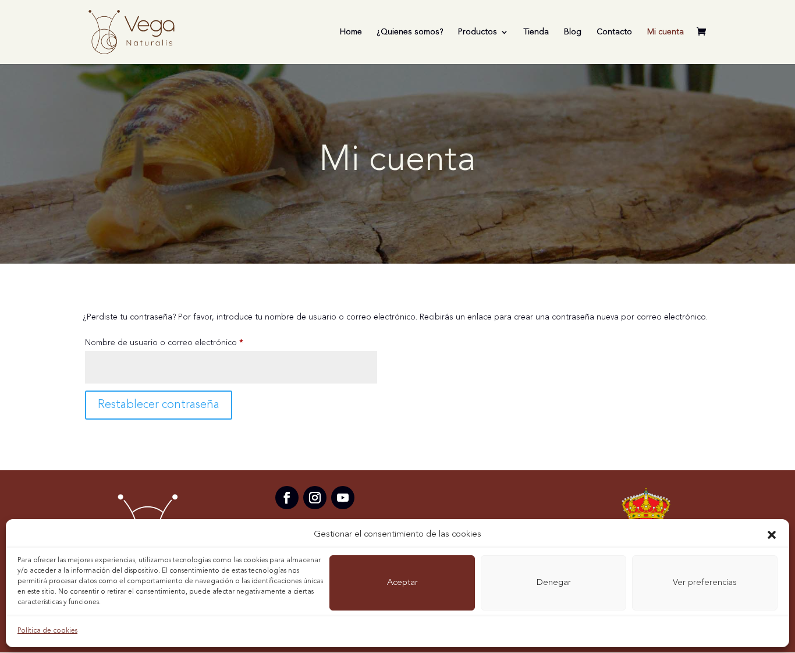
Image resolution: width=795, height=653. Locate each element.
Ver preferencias (705, 583)
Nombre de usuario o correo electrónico (185, 342)
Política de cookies (47, 630)
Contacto (614, 32)
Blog (572, 32)
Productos (477, 32)
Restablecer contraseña (158, 405)
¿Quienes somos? (410, 32)
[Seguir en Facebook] (287, 497)
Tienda (536, 32)
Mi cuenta (665, 32)
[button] (772, 535)
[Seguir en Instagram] (314, 497)
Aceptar (402, 583)
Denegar (554, 583)
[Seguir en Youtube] (342, 497)
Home (351, 32)
